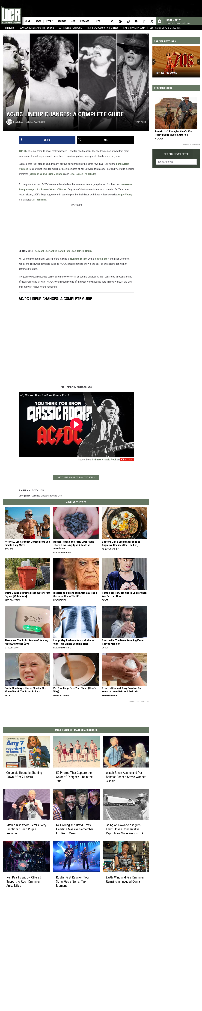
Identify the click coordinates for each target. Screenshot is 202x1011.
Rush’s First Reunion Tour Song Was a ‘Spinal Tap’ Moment (72, 881)
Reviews (62, 21)
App (73, 21)
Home (27, 21)
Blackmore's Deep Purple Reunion (37, 28)
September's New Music (70, 28)
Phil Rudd (89, 174)
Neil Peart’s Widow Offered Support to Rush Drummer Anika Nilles (23, 881)
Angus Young (124, 194)
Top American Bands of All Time (174, 72)
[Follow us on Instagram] (128, 21)
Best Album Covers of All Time (165, 28)
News (38, 21)
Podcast (84, 21)
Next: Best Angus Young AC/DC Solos (76, 477)
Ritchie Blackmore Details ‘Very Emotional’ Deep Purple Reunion (26, 829)
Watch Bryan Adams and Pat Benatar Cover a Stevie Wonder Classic (126, 777)
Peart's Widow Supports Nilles (103, 28)
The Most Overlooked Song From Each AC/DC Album (62, 251)
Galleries (36, 495)
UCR (42, 490)
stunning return (78, 258)
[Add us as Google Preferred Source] (120, 21)
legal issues (76, 174)
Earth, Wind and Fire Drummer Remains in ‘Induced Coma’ (125, 879)
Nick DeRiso (18, 122)
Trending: (10, 28)
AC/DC (22, 151)
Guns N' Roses (58, 189)
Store (49, 21)
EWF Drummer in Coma (134, 28)
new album (101, 258)
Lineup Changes (49, 495)
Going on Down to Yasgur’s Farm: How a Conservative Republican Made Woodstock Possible (124, 829)
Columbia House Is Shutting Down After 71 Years (24, 775)
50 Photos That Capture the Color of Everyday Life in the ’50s (74, 777)
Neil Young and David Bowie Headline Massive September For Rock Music (74, 829)
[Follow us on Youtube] (136, 21)
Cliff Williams (38, 199)
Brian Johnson (56, 174)
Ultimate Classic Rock (104, 459)
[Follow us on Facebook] (144, 21)
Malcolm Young (38, 174)
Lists (97, 21)
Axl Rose (42, 189)
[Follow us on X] (152, 21)
